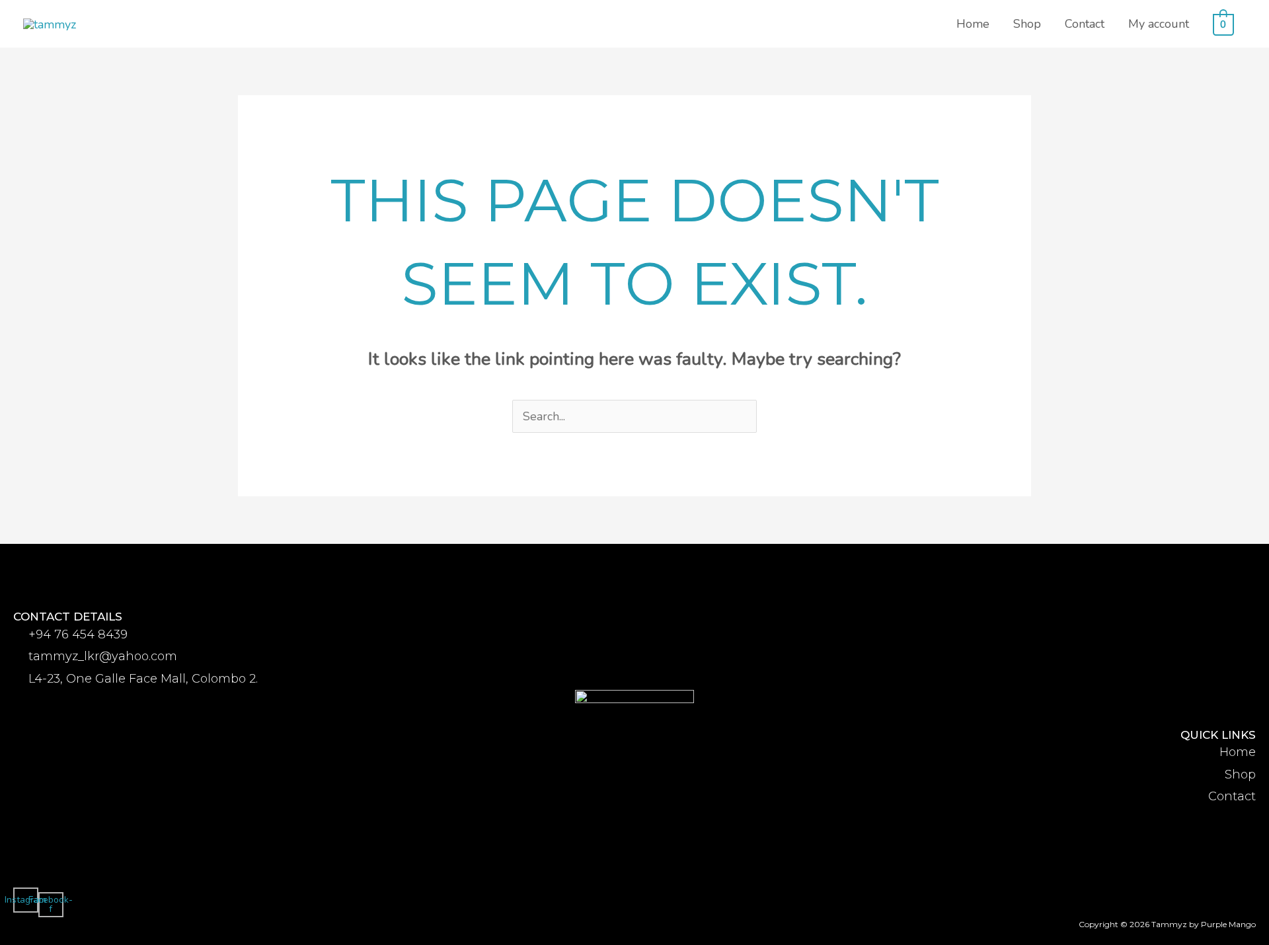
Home (972, 24)
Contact (1084, 24)
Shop (1027, 24)
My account (1158, 24)
